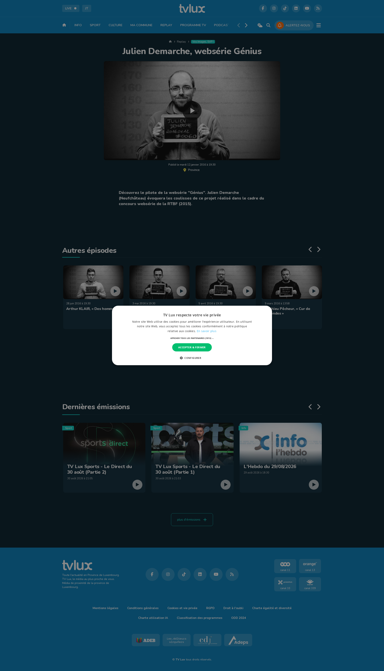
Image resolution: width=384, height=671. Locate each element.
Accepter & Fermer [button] (192, 347)
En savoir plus (206, 331)
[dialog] (192, 335)
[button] (192, 338)
